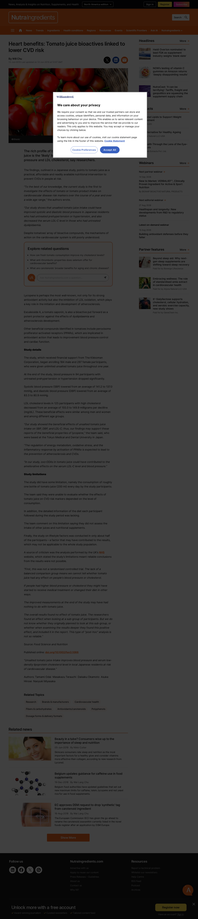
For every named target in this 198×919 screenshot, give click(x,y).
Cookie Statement (114, 140)
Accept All (109, 149)
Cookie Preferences (84, 149)
